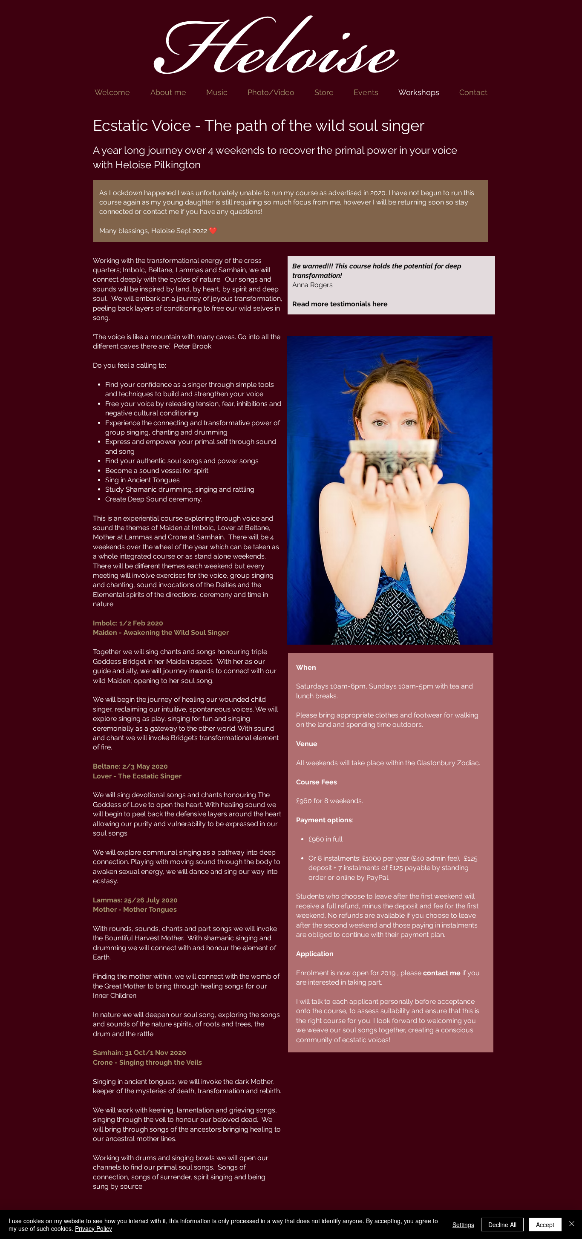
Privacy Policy (93, 1228)
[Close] (572, 1224)
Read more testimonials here (340, 304)
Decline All (502, 1224)
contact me (442, 973)
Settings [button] (463, 1224)
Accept (545, 1224)
